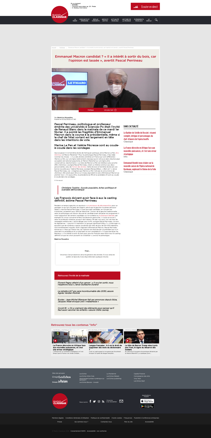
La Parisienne (111, 373)
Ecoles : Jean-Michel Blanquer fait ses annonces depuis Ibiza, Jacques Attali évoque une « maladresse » (87, 301)
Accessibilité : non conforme (96, 431)
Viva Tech (137, 378)
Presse (59, 421)
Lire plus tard (109, 110)
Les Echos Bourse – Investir (89, 382)
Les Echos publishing (114, 378)
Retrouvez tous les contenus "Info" (74, 325)
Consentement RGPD (78, 431)
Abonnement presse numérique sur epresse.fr (91, 379)
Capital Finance (139, 373)
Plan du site (128, 421)
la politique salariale (106, 215)
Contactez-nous (106, 421)
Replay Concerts (96, 20)
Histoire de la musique (126, 20)
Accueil (54, 47)
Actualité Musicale (115, 20)
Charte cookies (117, 418)
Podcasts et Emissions (85, 20)
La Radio (75, 20)
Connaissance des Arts (142, 376)
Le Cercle (149, 20)
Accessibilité (149, 421)
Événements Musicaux (139, 20)
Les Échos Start (139, 381)
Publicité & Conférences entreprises (146, 418)
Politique (62, 47)
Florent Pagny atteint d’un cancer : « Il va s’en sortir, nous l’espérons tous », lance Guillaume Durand (85, 284)
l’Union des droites (79, 167)
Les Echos (82, 373)
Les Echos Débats (113, 376)
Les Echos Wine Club (86, 376)
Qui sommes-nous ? (81, 421)
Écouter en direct (149, 7)
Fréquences (128, 418)
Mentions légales (58, 418)
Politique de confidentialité (100, 418)
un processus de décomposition (98, 205)
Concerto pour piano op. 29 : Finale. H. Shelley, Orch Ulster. (84, 6)
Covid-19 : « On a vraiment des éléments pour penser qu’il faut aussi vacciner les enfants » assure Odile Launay (86, 309)
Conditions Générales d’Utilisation (77, 418)
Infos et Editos (105, 20)
